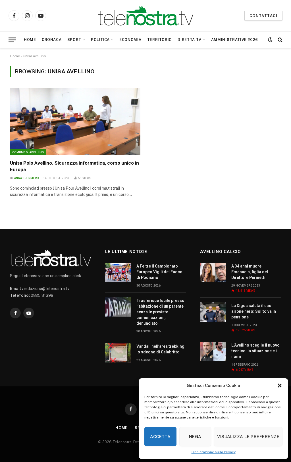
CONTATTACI (263, 16)
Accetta (160, 436)
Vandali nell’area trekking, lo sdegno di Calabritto (161, 349)
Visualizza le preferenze (248, 436)
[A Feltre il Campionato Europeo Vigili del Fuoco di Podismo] (118, 272)
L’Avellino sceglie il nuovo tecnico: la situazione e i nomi (255, 351)
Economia (130, 40)
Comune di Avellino (28, 152)
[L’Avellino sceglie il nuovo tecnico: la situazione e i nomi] (213, 351)
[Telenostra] (145, 16)
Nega (195, 436)
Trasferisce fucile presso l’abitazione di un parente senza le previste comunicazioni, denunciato (160, 312)
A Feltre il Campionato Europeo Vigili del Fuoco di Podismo (159, 272)
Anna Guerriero (26, 178)
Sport (74, 40)
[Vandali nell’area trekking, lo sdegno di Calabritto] (118, 352)
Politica (100, 40)
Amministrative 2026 (234, 40)
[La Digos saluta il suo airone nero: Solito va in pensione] (213, 312)
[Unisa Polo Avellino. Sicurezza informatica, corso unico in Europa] (75, 121)
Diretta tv (189, 40)
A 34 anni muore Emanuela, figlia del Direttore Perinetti (249, 272)
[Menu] (12, 40)
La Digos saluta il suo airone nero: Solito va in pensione (253, 311)
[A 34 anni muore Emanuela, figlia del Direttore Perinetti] (213, 272)
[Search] (279, 40)
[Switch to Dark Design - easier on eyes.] (270, 39)
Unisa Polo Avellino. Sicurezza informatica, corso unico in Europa (74, 166)
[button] (279, 385)
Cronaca (51, 40)
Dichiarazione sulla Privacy (214, 452)
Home (30, 40)
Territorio (159, 40)
